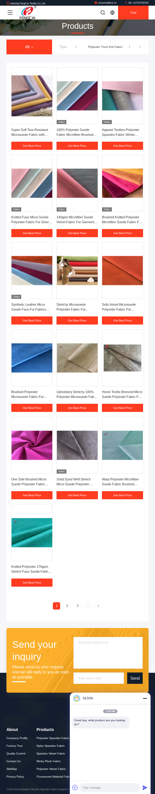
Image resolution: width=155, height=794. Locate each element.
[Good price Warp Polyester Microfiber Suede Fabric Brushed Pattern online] (122, 445)
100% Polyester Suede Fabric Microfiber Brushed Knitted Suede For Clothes (75, 134)
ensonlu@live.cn (107, 2)
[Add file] (75, 787)
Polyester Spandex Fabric (53, 738)
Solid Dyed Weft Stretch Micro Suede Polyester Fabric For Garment (74, 484)
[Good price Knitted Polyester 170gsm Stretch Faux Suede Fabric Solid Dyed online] (32, 532)
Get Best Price (32, 145)
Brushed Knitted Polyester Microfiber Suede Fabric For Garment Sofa (122, 222)
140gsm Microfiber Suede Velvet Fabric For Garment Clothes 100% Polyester (75, 222)
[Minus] (144, 698)
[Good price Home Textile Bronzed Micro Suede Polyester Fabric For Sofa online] (122, 358)
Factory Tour (14, 745)
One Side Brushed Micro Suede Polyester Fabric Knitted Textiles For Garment (31, 484)
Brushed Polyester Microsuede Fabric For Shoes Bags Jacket (27, 396)
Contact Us (13, 761)
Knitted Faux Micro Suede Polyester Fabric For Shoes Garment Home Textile (30, 222)
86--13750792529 (138, 2)
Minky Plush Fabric (49, 761)
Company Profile (17, 738)
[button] (75, 46)
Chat (133, 12)
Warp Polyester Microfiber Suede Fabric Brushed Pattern (120, 484)
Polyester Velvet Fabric (51, 768)
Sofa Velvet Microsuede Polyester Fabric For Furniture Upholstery (119, 309)
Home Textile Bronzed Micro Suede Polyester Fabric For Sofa (122, 396)
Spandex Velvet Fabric (51, 753)
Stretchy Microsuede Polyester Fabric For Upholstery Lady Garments (76, 309)
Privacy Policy (15, 776)
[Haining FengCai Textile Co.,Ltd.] (28, 12)
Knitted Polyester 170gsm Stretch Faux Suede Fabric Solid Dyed (30, 571)
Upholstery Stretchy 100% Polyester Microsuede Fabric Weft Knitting (77, 396)
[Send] (145, 787)
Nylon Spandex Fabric (51, 745)
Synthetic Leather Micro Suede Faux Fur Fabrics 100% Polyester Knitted (28, 309)
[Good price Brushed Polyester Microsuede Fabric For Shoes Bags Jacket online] (32, 358)
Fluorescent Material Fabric (54, 776)
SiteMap (11, 768)
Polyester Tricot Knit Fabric (105, 46)
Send (135, 678)
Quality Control (15, 753)
